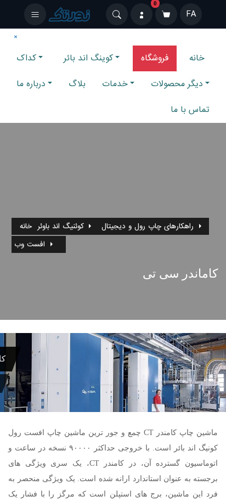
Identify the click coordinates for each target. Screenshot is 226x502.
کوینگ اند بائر (88, 58)
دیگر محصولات (177, 84)
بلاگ (77, 84)
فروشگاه (154, 58)
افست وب (29, 244)
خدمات (115, 84)
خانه (197, 58)
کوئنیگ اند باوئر (60, 226)
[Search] (117, 14)
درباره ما (31, 84)
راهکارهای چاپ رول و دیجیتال (147, 226)
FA (191, 14)
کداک (26, 58)
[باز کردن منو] (35, 14)
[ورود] (141, 14)
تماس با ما (190, 109)
